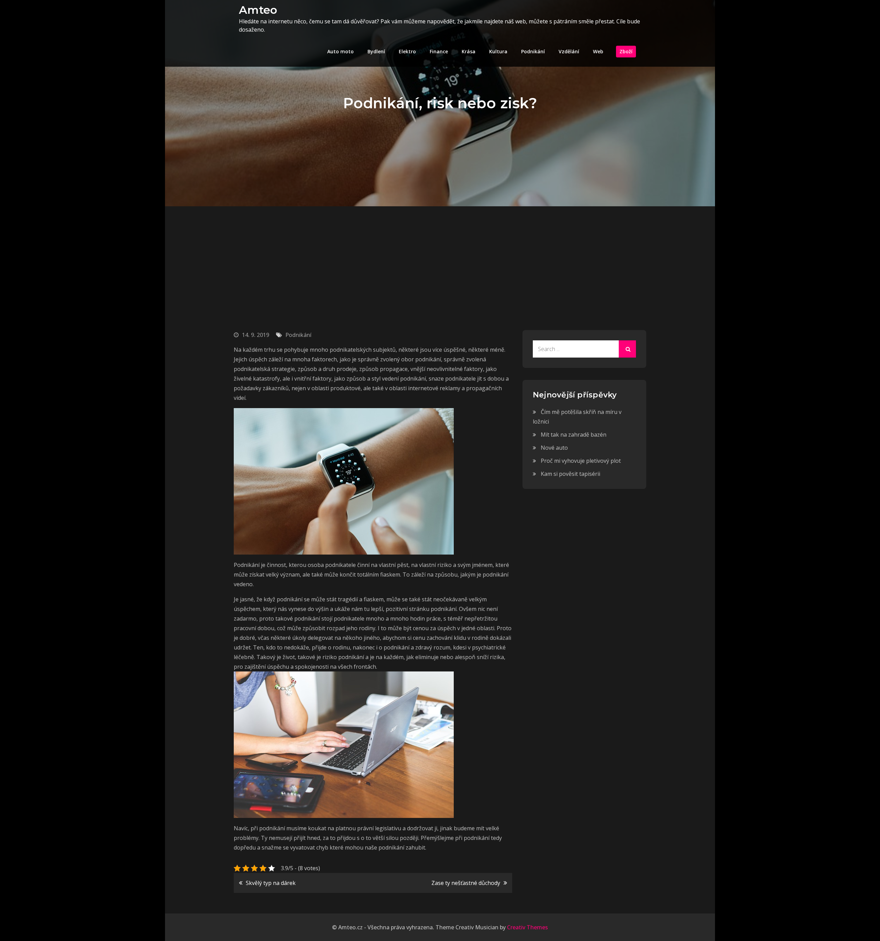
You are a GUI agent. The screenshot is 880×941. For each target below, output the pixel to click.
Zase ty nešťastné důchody (465, 883)
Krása (468, 51)
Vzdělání (569, 51)
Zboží (625, 51)
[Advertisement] (440, 258)
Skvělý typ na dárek (271, 883)
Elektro (407, 51)
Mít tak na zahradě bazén (573, 434)
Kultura (498, 51)
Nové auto (554, 447)
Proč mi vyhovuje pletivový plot (581, 460)
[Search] (627, 349)
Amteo (258, 10)
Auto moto (340, 51)
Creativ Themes (527, 927)
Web (598, 51)
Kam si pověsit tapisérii (570, 474)
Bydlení (376, 51)
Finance (439, 51)
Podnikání (533, 51)
